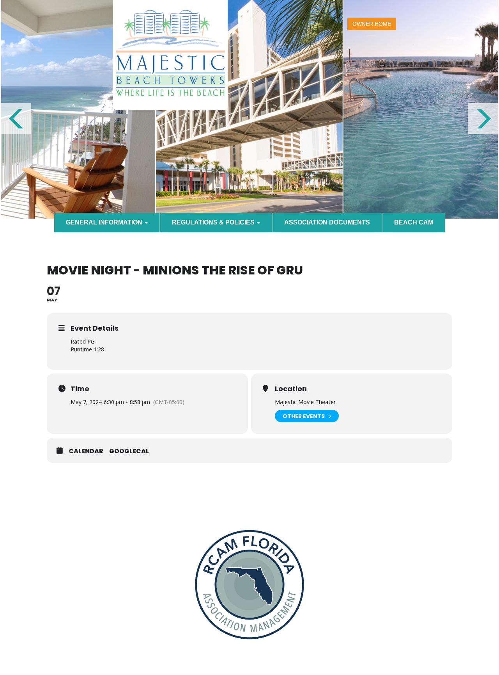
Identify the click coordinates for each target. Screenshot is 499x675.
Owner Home (371, 24)
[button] (15, 118)
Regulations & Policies (214, 222)
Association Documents (327, 222)
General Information (105, 222)
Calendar (86, 451)
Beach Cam (413, 222)
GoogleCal (129, 451)
